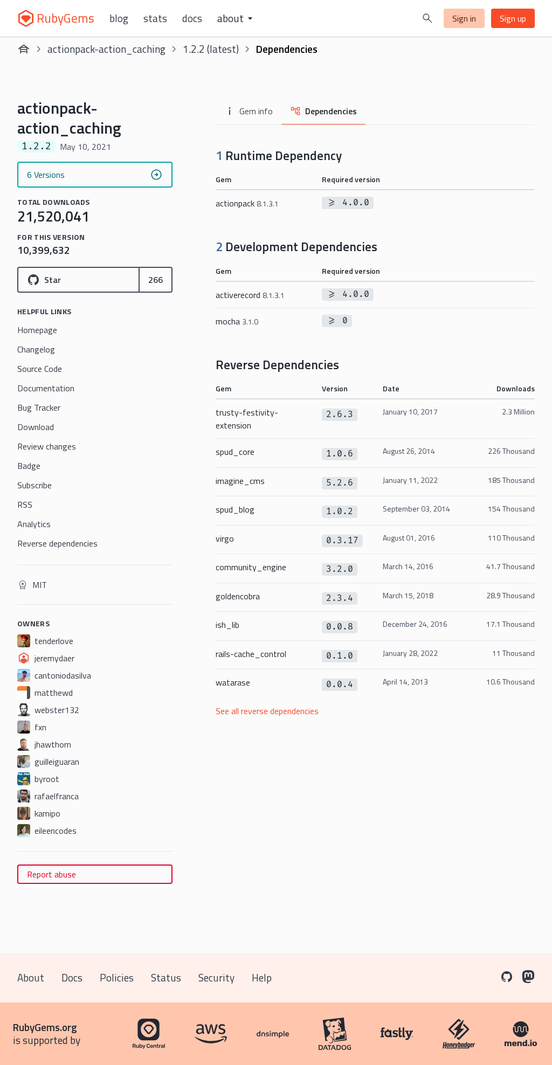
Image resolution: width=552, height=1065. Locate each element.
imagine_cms (240, 480)
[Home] (23, 49)
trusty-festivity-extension (247, 419)
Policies (117, 977)
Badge (28, 465)
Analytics (34, 523)
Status (166, 977)
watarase (233, 682)
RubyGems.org (45, 1027)
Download (35, 426)
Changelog (36, 349)
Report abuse (51, 874)
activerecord (250, 294)
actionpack (247, 203)
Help (262, 977)
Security (216, 977)
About (30, 977)
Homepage (37, 329)
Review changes (46, 446)
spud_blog (235, 509)
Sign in (464, 18)
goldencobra (238, 596)
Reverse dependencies (57, 543)
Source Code (39, 368)
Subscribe (34, 485)
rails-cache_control (251, 653)
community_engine (251, 567)
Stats (155, 18)
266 (155, 279)
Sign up (513, 18)
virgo (225, 538)
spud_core (235, 451)
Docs (192, 18)
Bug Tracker (38, 407)
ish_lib (227, 624)
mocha (237, 321)
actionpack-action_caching (106, 49)
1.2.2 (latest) (211, 49)
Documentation (45, 388)
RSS (24, 504)
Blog (118, 18)
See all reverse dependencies (267, 710)
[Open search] (427, 18)
